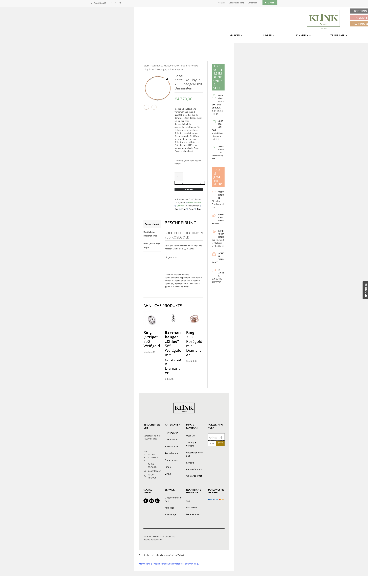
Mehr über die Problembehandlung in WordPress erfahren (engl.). (169, 563)
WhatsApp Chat (194, 475)
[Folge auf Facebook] (145, 500)
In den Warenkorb (190, 183)
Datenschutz (192, 514)
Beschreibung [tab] (152, 224)
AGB (188, 500)
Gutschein (252, 3)
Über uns (190, 435)
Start (146, 65)
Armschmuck (171, 453)
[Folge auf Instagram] (151, 500)
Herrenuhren (171, 432)
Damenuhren (171, 439)
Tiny (199, 209)
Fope (191, 209)
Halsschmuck (171, 65)
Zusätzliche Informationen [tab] (150, 234)
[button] (166, 79)
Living (168, 473)
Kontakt (221, 3)
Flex (183, 209)
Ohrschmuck (171, 460)
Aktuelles (169, 507)
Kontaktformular (194, 469)
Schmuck (156, 65)
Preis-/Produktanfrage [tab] (152, 245)
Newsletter (170, 514)
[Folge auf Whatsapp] (157, 500)
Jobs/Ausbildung (236, 3)
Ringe (168, 467)
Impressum (192, 507)
